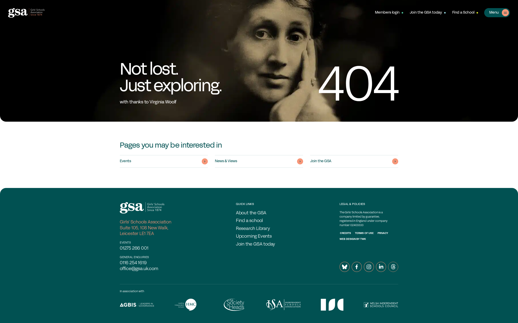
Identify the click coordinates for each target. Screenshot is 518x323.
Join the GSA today (426, 12)
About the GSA (251, 213)
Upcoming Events (254, 236)
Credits (345, 233)
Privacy (383, 233)
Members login (387, 12)
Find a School (463, 12)
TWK (363, 239)
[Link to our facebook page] (357, 267)
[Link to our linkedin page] (381, 267)
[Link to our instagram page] (369, 267)
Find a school (249, 221)
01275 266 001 (134, 248)
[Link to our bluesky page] (345, 267)
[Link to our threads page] (393, 267)
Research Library (253, 229)
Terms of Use (364, 233)
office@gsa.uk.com (139, 269)
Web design (348, 239)
